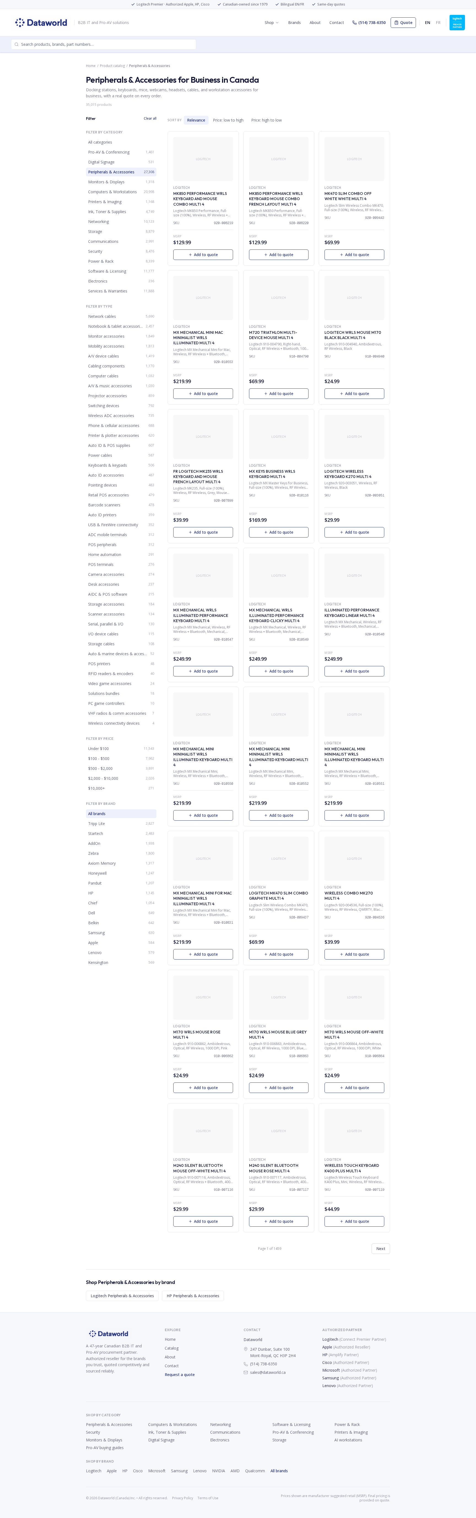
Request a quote (180, 1374)
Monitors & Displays (104, 1439)
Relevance (196, 120)
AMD (235, 1470)
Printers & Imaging (351, 1432)
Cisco (327, 1362)
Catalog (171, 1348)
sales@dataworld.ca (268, 1372)
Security (93, 1432)
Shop (269, 22)
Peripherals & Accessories (109, 1424)
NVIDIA (218, 1470)
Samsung (330, 1377)
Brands (294, 22)
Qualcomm (255, 1470)
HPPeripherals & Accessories (193, 1295)
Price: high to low (266, 120)
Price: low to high (228, 120)
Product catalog (112, 66)
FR (438, 22)
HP (325, 1354)
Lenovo (329, 1385)
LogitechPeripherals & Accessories (122, 1295)
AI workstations (348, 1439)
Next (380, 1248)
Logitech (330, 1339)
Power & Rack (347, 1424)
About (315, 22)
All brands (279, 1470)
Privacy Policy (182, 1498)
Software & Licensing (291, 1424)
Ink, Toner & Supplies (167, 1432)
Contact (336, 22)
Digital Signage (161, 1439)
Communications (225, 1432)
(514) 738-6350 (372, 22)
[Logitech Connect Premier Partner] (457, 22)
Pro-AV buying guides (105, 1447)
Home (91, 66)
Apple (327, 1347)
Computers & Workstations (172, 1424)
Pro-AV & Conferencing (293, 1432)
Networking (220, 1424)
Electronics (219, 1439)
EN (427, 22)
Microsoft (331, 1370)
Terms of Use (208, 1498)
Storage (279, 1439)
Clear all (150, 118)
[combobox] (103, 44)
